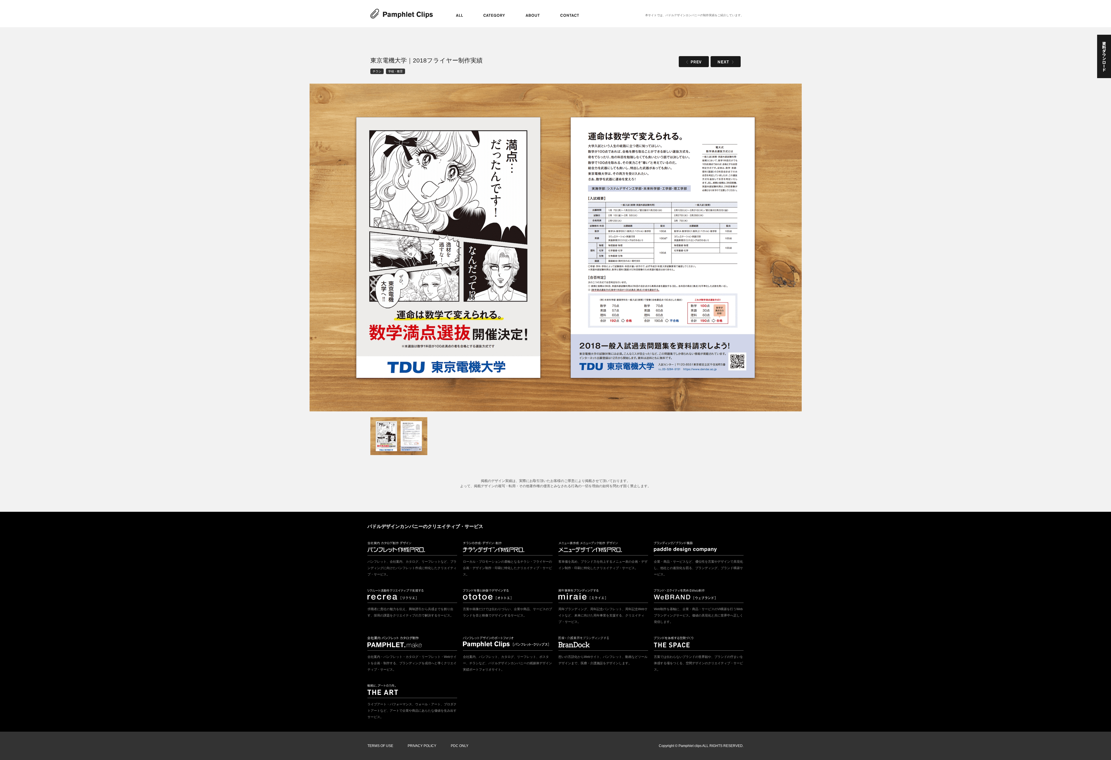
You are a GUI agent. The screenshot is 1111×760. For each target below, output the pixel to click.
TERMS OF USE (380, 746)
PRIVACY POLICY (422, 746)
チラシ (377, 71)
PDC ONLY (459, 746)
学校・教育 (395, 71)
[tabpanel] (556, 247)
